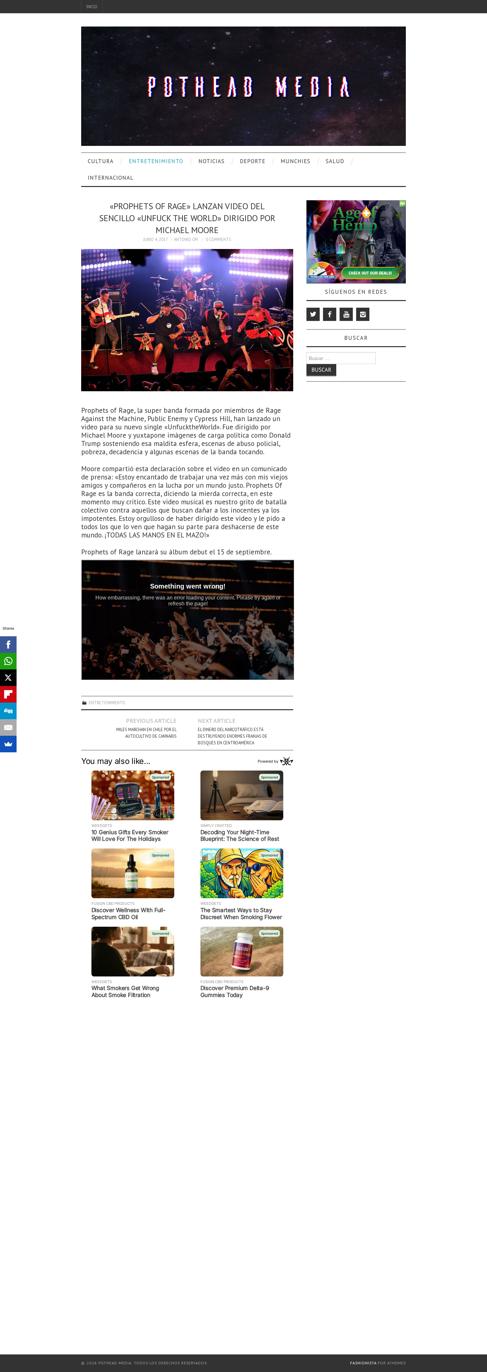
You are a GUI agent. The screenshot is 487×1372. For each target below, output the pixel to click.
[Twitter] (313, 314)
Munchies (295, 161)
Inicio (91, 6)
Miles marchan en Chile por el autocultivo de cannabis (146, 733)
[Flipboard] (8, 694)
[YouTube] (346, 314)
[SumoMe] (8, 744)
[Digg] (8, 711)
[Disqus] (187, 1084)
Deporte (252, 161)
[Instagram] (362, 314)
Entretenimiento (156, 161)
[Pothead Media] (243, 85)
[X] (8, 677)
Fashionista (363, 1362)
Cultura (101, 161)
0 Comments (218, 239)
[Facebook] (329, 314)
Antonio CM (186, 239)
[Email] (8, 727)
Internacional (111, 177)
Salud (335, 161)
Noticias (211, 161)
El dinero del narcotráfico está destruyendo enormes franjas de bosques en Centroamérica (232, 736)
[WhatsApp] (8, 661)
